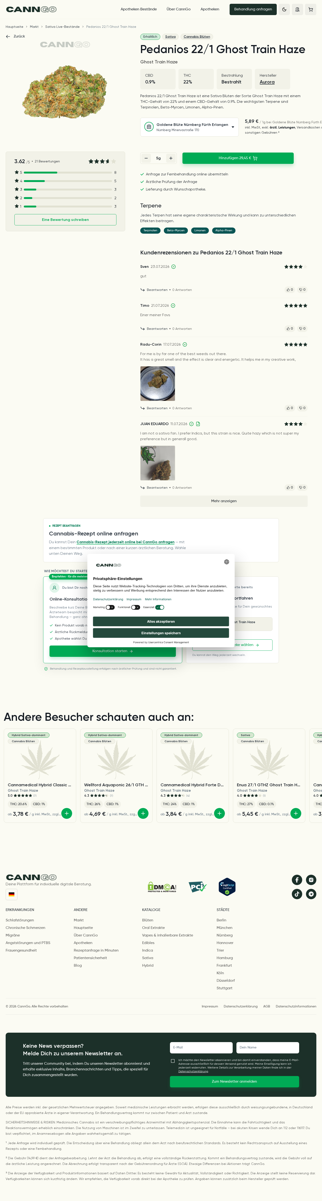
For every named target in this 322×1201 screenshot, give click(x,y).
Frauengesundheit (21, 951)
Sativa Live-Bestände (62, 27)
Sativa (170, 37)
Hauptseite (14, 27)
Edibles (148, 943)
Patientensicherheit (90, 958)
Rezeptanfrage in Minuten (96, 951)
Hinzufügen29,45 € (235, 158)
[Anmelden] (297, 9)
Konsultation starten (109, 651)
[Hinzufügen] (66, 813)
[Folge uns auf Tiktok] (297, 894)
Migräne (13, 935)
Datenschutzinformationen (296, 1006)
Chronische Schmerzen (25, 928)
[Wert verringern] (146, 158)
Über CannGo (179, 9)
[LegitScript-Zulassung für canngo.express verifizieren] (227, 887)
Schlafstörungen (20, 920)
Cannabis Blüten (197, 37)
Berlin (221, 920)
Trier (220, 951)
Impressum (210, 1006)
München (224, 928)
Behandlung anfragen (253, 9)
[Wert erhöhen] (171, 158)
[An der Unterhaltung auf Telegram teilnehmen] (311, 894)
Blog (78, 966)
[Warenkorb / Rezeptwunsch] (310, 9)
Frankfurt (224, 966)
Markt (34, 27)
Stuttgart (224, 988)
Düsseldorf (226, 981)
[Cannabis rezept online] (59, 9)
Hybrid (147, 966)
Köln (220, 973)
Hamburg (225, 958)
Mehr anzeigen (224, 501)
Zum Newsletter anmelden (234, 1082)
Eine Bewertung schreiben (65, 219)
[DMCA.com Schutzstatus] (162, 887)
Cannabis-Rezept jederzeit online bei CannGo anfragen (125, 542)
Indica (147, 951)
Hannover (225, 943)
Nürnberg (225, 935)
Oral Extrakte (153, 928)
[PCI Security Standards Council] (197, 887)
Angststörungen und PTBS (28, 943)
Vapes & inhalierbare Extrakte (167, 935)
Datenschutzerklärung (241, 1006)
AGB (266, 1006)
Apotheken (210, 9)
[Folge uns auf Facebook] (297, 880)
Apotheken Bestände (139, 9)
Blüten (147, 920)
